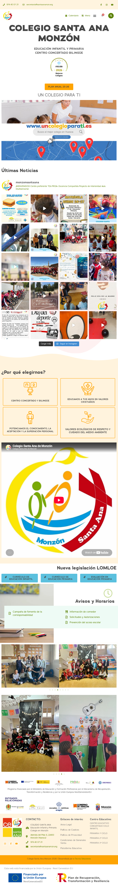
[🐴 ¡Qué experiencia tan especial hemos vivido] (73, 238)
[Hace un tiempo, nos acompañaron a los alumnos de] (44, 238)
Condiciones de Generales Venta (73, 842)
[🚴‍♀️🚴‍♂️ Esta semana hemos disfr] (15, 296)
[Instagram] (107, 4)
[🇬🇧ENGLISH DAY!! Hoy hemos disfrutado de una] (73, 325)
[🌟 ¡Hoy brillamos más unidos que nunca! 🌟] (73, 267)
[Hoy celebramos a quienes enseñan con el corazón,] (103, 296)
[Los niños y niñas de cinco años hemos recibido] (15, 238)
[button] (94, 15)
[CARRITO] (102, 15)
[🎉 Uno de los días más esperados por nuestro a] (44, 325)
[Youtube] (112, 4)
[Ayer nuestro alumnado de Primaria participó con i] (44, 208)
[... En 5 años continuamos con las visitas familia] (73, 296)
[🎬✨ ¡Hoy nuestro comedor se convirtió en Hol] (103, 325)
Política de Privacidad (71, 835)
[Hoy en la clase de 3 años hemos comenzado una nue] (15, 325)
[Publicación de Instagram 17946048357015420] (73, 208)
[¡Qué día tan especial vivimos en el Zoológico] (103, 267)
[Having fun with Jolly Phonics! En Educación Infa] (103, 208)
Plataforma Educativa (71, 848)
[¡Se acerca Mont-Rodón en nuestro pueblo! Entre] (44, 267)
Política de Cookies (69, 829)
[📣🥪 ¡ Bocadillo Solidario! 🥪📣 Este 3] (15, 208)
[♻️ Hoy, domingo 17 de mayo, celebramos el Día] (15, 267)
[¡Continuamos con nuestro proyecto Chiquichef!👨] (103, 238)
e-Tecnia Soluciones (82, 858)
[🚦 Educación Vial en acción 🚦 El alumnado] (44, 296)
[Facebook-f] (101, 4)
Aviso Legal (66, 824)
